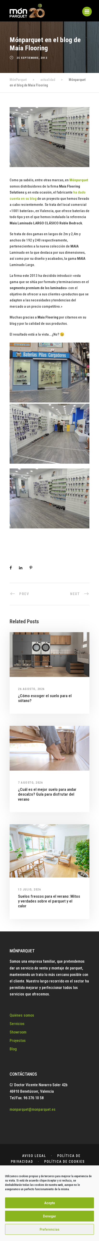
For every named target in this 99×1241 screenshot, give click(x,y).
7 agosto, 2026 (30, 782)
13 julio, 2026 (29, 889)
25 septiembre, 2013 (32, 57)
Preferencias (49, 1229)
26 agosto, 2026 (31, 689)
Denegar (49, 1216)
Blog (13, 1049)
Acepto (49, 1203)
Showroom (18, 1032)
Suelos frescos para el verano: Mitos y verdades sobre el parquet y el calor (49, 901)
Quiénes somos (22, 1015)
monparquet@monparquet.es (33, 1109)
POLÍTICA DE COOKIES (64, 1161)
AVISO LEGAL (34, 1156)
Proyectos (18, 1040)
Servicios (17, 1023)
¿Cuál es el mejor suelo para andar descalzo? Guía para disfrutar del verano (47, 794)
